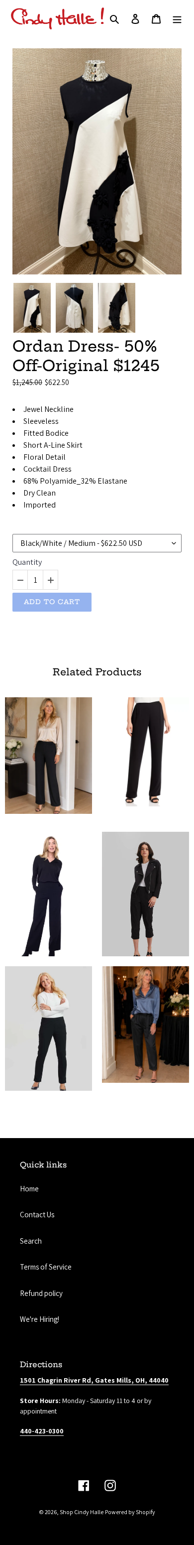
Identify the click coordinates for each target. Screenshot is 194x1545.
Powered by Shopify (130, 1512)
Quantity (27, 562)
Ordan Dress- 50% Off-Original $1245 (86, 356)
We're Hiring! (39, 1319)
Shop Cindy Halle (81, 1512)
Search (31, 1241)
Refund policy (41, 1293)
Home (29, 1188)
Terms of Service (46, 1267)
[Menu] (177, 18)
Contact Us (37, 1214)
